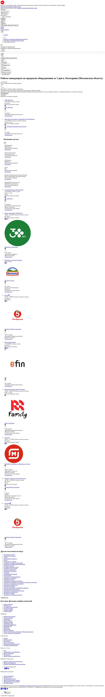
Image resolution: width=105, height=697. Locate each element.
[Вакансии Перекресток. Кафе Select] (54, 233)
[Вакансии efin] (54, 364)
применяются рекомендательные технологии (31, 685)
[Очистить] (3, 50)
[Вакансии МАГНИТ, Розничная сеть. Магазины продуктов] (54, 453)
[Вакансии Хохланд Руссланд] (54, 272)
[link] (3, 23)
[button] (2, 27)
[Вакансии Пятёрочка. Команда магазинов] (54, 315)
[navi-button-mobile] (2, 31)
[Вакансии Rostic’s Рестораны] (54, 409)
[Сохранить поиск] (2, 54)
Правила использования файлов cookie (27, 8)
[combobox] (8, 47)
